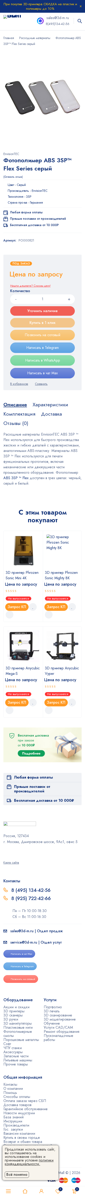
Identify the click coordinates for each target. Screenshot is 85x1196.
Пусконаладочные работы (58, 1037)
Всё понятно (16, 1174)
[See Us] (10, 851)
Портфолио (53, 1007)
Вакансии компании (19, 1133)
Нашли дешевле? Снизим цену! (30, 286)
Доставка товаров (17, 1104)
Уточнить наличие (42, 310)
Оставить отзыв (13, 177)
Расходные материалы (34, 38)
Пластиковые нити (18, 1027)
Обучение (52, 1023)
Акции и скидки (16, 1007)
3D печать (52, 1011)
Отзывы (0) (15, 423)
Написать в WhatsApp (42, 360)
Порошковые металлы (21, 1039)
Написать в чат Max (42, 373)
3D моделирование (60, 1019)
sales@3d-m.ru (57, 17)
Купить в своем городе (21, 1137)
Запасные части (16, 1056)
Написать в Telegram (42, 347)
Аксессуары (13, 1052)
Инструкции (12, 1121)
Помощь (10, 1092)
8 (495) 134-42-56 (31, 890)
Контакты (10, 1084)
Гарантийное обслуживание (25, 1109)
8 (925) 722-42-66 (31, 898)
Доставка (51, 414)
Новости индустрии (19, 1113)
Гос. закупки (13, 1129)
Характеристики (50, 404)
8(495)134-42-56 (57, 24)
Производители (16, 1125)
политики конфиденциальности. (29, 1162)
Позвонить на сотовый (42, 335)
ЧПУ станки (12, 1048)
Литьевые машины (17, 1060)
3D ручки (10, 1019)
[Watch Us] (5, 851)
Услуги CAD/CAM (58, 1027)
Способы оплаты (16, 1096)
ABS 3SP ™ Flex (16, 478)
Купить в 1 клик (42, 322)
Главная (8, 38)
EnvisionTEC (11, 154)
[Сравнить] (41, 384)
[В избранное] (19, 384)
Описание (15, 404)
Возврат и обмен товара (22, 1141)
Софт (7, 1043)
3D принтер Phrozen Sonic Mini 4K (22, 575)
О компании (13, 1088)
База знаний (13, 1117)
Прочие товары (15, 1064)
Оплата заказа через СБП (24, 1100)
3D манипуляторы (17, 1023)
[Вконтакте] (16, 851)
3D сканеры (13, 1015)
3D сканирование (58, 1015)
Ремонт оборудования (61, 1031)
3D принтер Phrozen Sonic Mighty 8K (61, 575)
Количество (20, 291)
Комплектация (19, 414)
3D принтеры (13, 1011)
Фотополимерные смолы (17, 1033)
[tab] (15, 404)
